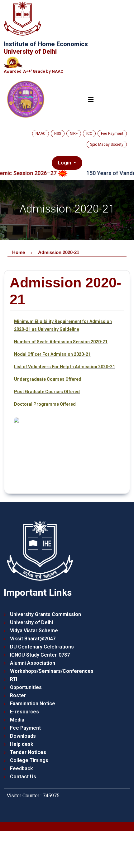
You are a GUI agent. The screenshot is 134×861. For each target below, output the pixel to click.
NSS (57, 133)
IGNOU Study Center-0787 (40, 655)
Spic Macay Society (106, 144)
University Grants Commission (45, 614)
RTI (13, 679)
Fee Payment (112, 133)
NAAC (40, 133)
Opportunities (26, 687)
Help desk (21, 744)
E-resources (24, 712)
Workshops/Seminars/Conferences (51, 671)
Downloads (23, 736)
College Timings (29, 760)
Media (17, 720)
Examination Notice (32, 704)
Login (65, 163)
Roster (18, 695)
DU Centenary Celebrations (42, 647)
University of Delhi (31, 622)
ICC (89, 133)
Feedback (21, 768)
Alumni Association (32, 663)
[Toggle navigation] (90, 99)
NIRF (74, 133)
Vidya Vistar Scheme (34, 631)
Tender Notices (28, 752)
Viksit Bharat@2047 (32, 639)
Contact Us (23, 777)
